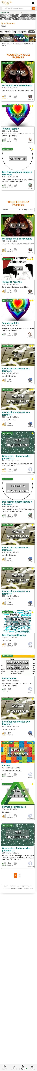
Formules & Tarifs (17, 888)
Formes (6, 765)
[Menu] (33, 3)
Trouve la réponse (12, 282)
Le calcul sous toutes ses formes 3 (16, 592)
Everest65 (30, 382)
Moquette (30, 99)
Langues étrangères (19, 32)
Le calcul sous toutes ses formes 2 (16, 722)
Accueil (3, 43)
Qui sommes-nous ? (10, 886)
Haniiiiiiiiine (30, 142)
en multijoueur (29, 12)
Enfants (31, 32)
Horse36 (30, 188)
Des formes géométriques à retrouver (17, 173)
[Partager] (14, 1067)
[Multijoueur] (23, 1067)
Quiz (8, 43)
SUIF (30, 647)
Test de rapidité (10, 128)
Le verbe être (9, 678)
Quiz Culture (15, 43)
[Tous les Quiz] (5, 1067)
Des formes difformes (14, 635)
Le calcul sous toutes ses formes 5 (16, 548)
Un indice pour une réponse (17, 85)
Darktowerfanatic (31, 472)
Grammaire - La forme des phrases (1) (16, 849)
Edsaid (30, 692)
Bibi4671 (30, 777)
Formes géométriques (14, 807)
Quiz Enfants (24, 43)
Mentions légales (21, 886)
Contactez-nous (28, 888)
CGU (28, 886)
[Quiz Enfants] (32, 1067)
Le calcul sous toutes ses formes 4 (16, 413)
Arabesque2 (30, 818)
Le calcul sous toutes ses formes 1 (16, 369)
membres (21, 12)
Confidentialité (7, 888)
